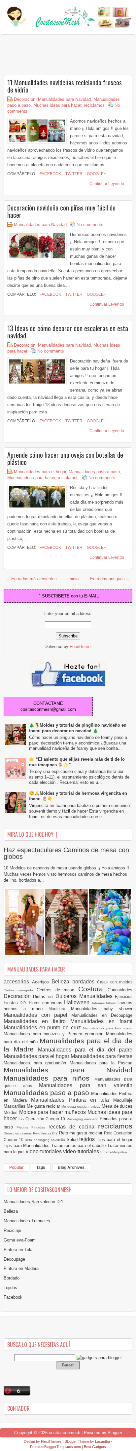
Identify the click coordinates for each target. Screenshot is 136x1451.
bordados (84, 981)
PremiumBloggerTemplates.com (55, 1447)
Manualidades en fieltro (37, 1021)
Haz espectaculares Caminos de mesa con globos (66, 853)
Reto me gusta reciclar (81, 1132)
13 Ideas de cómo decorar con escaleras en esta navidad (67, 332)
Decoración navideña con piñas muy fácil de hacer (61, 211)
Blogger (115, 1432)
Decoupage (14, 1259)
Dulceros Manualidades (85, 996)
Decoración (24, 99)
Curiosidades (120, 989)
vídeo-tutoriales (81, 1151)
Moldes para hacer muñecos (53, 1112)
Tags (40, 1167)
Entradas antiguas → (110, 578)
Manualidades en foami (101, 1021)
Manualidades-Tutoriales (27, 1220)
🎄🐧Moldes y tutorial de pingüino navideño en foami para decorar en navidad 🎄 (77, 728)
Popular (16, 1167)
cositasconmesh (64, 1432)
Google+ (96, 174)
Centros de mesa (58, 989)
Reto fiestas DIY (46, 1133)
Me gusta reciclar (44, 1106)
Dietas (40, 996)
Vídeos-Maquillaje (113, 1152)
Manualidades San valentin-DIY (34, 1201)
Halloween (77, 1002)
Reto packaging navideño (46, 1140)
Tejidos (10, 1287)
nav (21, 1119)
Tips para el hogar (115, 1139)
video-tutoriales (44, 1151)
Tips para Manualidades (27, 1145)
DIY (51, 997)
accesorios (18, 981)
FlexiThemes (51, 1441)
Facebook (50, 174)
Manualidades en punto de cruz (43, 1027)
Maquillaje (122, 1100)
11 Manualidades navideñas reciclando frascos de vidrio (64, 86)
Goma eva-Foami (20, 1240)
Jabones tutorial (104, 1003)
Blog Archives (71, 1167)
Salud (73, 1139)
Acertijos (42, 981)
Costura (93, 989)
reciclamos (94, 105)
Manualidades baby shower (101, 1008)
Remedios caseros (18, 1133)
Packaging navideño (83, 1119)
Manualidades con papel (37, 1015)
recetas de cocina (73, 1126)
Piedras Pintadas (32, 1127)
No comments (90, 224)
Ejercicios (123, 996)
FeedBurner (81, 646)
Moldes (11, 1112)
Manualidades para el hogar (40, 471)
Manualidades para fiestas (101, 1056)
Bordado (11, 1278)
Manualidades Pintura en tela (72, 1100)
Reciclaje (12, 1230)
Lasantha (102, 1441)
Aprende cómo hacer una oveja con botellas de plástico (65, 458)
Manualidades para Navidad (64, 99)
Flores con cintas (46, 1002)
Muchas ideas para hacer (57, 105)
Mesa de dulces (117, 1106)
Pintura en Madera (21, 1268)
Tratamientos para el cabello (79, 1145)
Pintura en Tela (18, 1249)
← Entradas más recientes (31, 578)
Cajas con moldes (114, 982)
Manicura (60, 1009)
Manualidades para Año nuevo (107, 1028)
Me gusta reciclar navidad (81, 1106)
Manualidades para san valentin (85, 1085)
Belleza (61, 981)
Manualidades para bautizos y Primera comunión (55, 1033)
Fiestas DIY (16, 1002)
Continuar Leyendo (106, 183)
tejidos (88, 1139)
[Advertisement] (56, 54)
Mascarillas (15, 1106)
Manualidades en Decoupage (101, 1015)
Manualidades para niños (49, 1078)
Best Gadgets (95, 1447)
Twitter (73, 174)
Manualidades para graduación (37, 1062)
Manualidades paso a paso (94, 471)
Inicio (73, 578)
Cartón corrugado (20, 990)
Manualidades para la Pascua (101, 1062)
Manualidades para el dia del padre (85, 1049)
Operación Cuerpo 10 (45, 1119)
